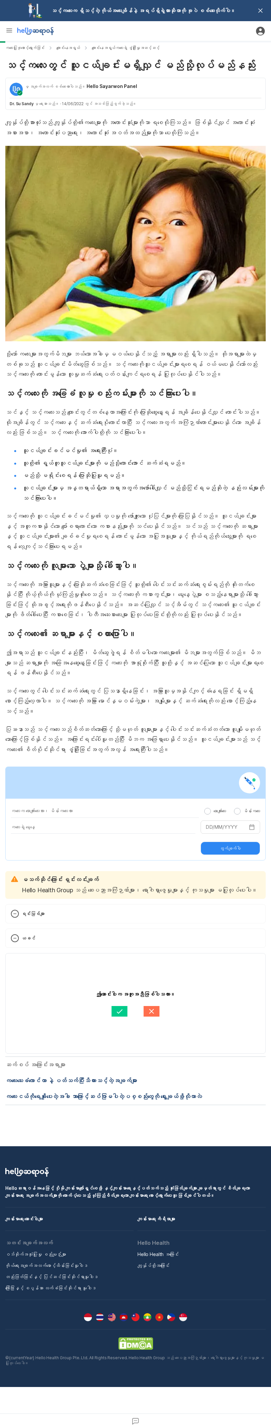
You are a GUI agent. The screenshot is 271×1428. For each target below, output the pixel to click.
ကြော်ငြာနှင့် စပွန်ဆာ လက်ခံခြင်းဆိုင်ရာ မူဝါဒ (50, 1288)
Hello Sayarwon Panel (112, 86)
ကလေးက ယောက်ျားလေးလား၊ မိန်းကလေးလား (42, 811)
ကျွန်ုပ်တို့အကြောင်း (153, 1265)
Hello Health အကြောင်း (158, 1254)
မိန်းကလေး (251, 811)
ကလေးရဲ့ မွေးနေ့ (23, 827)
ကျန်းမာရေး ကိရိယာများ (156, 1219)
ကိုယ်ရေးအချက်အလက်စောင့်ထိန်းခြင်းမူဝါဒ (46, 1265)
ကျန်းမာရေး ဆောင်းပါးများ (24, 1219)
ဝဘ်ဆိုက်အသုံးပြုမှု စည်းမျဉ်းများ (35, 1254)
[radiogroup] (232, 811)
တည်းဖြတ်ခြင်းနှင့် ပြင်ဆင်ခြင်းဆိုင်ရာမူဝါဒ (51, 1277)
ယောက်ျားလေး (219, 811)
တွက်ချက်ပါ (230, 848)
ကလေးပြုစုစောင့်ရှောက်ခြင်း (25, 47)
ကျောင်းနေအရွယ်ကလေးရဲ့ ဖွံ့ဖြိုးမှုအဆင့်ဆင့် (126, 47)
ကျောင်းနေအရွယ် (68, 47)
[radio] (207, 811)
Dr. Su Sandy (22, 103)
